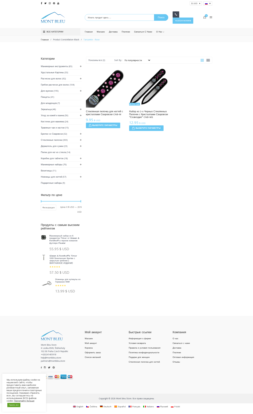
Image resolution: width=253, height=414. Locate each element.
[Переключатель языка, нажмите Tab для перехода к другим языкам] (207, 3)
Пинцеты (45, 97)
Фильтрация (48, 207)
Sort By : (118, 60)
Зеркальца (46, 109)
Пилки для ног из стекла (53, 152)
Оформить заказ (93, 352)
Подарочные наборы (51, 183)
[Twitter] (45, 3)
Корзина (89, 348)
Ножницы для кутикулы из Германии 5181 (67, 280)
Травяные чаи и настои (52, 127)
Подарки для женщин (139, 357)
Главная (89, 32)
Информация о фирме (140, 338)
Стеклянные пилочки (51, 140)
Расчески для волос (51, 78)
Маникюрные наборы (51, 164)
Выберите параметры (104, 125)
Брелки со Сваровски (52, 134)
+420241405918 (183, 20)
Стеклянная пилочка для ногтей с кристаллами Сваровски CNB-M (104, 113)
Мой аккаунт (91, 343)
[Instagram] (50, 3)
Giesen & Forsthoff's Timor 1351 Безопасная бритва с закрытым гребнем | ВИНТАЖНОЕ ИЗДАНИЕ (63, 259)
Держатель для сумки (52, 146)
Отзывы (176, 362)
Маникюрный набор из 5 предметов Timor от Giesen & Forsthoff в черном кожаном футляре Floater (64, 239)
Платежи (126, 32)
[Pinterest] (54, 3)
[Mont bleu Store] (60, 17)
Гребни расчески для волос (55, 84)
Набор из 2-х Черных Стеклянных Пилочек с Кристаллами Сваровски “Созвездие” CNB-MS (148, 114)
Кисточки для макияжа (52, 121)
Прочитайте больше (24, 401)
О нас (159, 32)
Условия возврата (137, 343)
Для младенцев (49, 103)
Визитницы (46, 170)
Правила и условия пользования (144, 348)
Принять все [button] (14, 405)
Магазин (101, 32)
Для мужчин (47, 91)
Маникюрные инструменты (54, 66)
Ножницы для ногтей (51, 177)
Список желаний (93, 357)
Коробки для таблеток (52, 158)
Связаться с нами (143, 32)
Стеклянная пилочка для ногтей (144, 362)
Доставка (113, 32)
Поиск (161, 17)
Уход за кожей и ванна (52, 115)
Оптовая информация (183, 357)
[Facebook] (41, 3)
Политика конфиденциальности (144, 352)
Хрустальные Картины (52, 72)
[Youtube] (58, 3)
